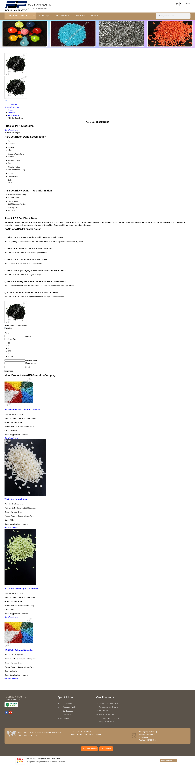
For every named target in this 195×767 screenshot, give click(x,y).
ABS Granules (13, 115)
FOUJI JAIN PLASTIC (39, 6)
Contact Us (95, 15)
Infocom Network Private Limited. (54, 762)
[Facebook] (6, 713)
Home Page (44, 15)
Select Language (166, 760)
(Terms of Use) (55, 759)
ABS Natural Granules (106, 714)
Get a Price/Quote (11, 130)
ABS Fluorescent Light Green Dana (21, 589)
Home (10, 110)
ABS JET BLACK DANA (106, 722)
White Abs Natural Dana (16, 499)
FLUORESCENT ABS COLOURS (109, 703)
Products (11, 113)
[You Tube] (10, 713)
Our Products (18, 15)
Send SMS (108, 749)
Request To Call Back (12, 107)
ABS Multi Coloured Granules (19, 650)
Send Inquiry (12, 104)
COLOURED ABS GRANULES (109, 718)
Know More (80, 15)
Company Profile (62, 15)
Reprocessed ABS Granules (108, 707)
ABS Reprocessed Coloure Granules (22, 410)
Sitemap (66, 718)
